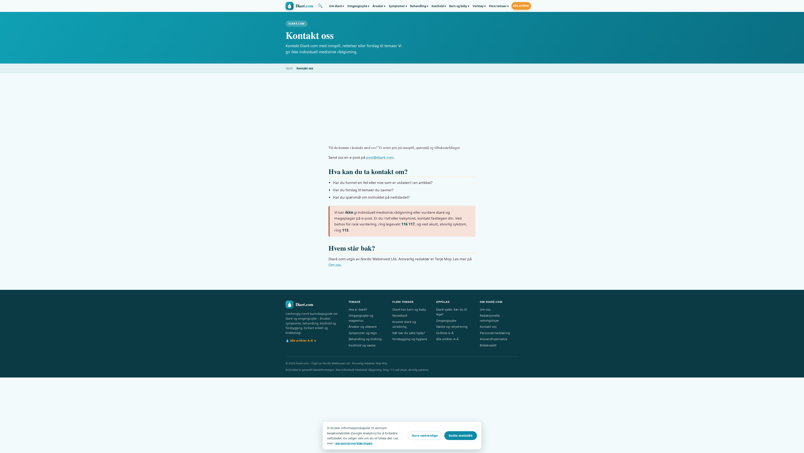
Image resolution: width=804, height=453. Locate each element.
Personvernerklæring (495, 333)
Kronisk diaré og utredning (404, 324)
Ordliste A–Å (445, 333)
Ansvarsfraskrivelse (493, 339)
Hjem (289, 68)
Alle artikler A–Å (447, 339)
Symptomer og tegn (363, 333)
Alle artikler (521, 6)
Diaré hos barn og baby (409, 309)
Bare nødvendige (425, 435)
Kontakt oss (488, 327)
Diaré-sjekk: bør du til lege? (451, 311)
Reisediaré (399, 316)
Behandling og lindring (365, 339)
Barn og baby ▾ (459, 6)
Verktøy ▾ (479, 6)
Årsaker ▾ (378, 6)
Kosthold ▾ (439, 6)
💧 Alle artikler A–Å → (301, 340)
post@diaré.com (380, 157)
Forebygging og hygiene (409, 339)
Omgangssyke (446, 321)
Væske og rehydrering (452, 327)
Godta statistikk (461, 435)
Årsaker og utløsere (363, 327)
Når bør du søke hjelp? (408, 333)
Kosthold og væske (362, 345)
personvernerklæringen (353, 443)
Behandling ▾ (419, 6)
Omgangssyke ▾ (358, 6)
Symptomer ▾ (398, 6)
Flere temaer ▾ (499, 6)
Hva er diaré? (358, 309)
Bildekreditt (488, 345)
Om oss (335, 264)
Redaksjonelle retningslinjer (490, 318)
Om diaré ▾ (336, 6)
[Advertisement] (402, 104)
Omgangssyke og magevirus (361, 318)
